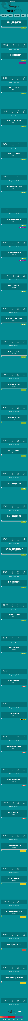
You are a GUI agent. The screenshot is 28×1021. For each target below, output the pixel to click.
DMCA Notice (14, 1013)
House (14, 11)
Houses (4, 1019)
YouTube (11, 1016)
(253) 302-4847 (14, 1)
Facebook (19, 1016)
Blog (18, 1019)
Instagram (4, 1016)
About (14, 1019)
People (9, 1019)
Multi (23, 15)
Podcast (23, 1019)
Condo (17, 15)
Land (10, 15)
